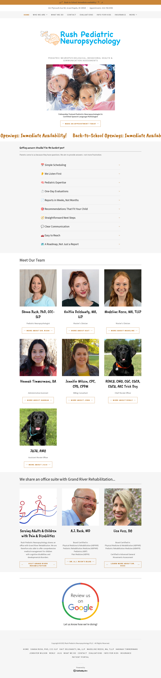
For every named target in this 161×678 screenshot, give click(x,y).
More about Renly (123, 400)
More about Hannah (38, 400)
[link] (80, 38)
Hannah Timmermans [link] (127, 649)
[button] (40, 14)
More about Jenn (80, 400)
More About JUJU (38, 465)
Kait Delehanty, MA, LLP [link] (72, 649)
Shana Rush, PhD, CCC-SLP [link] (44, 649)
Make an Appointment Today (80, 124)
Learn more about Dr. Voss (123, 564)
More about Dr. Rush (38, 330)
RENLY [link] (52, 653)
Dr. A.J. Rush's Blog (80, 561)
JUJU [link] (59, 653)
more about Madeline (123, 330)
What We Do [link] (57, 15)
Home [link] (26, 15)
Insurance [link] (120, 15)
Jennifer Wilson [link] (38, 653)
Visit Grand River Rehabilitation (38, 564)
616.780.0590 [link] (107, 8)
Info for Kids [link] (104, 15)
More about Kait (80, 330)
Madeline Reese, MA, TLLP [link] (100, 649)
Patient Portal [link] (80, 657)
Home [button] (26, 649)
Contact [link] (71, 15)
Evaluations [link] (86, 15)
